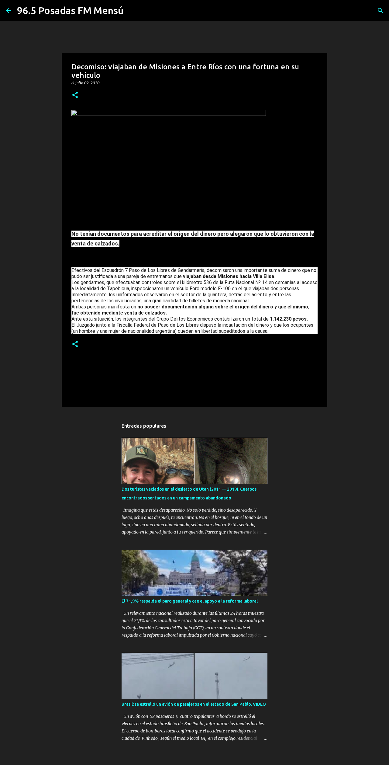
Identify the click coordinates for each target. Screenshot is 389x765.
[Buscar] (380, 10)
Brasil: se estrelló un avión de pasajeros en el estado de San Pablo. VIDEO (194, 704)
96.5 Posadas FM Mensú (70, 10)
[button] (75, 95)
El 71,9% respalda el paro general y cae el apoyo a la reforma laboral (190, 601)
